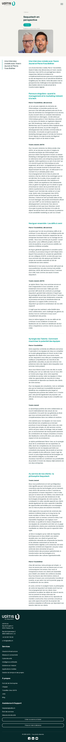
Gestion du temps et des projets (13, 673)
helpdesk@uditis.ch (8, 708)
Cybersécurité (7, 658)
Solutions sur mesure (9, 666)
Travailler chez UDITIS (9, 690)
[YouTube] (36, 738)
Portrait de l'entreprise (10, 683)
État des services (8, 712)
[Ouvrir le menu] (62, 4)
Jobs (3, 694)
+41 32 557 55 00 (7, 637)
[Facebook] (29, 738)
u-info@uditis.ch (7, 641)
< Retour (25, 12)
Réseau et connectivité (10, 655)
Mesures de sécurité (9, 715)
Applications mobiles (9, 669)
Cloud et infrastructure (10, 651)
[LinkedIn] (33, 738)
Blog (3, 697)
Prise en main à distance (33, 725)
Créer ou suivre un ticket (33, 719)
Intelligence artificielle (9, 662)
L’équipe (5, 687)
